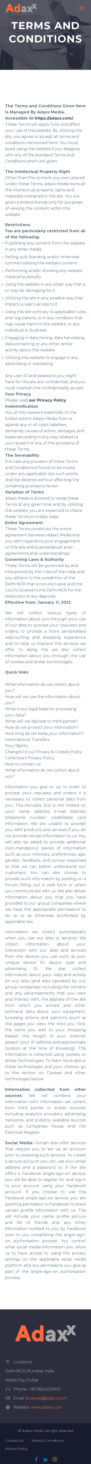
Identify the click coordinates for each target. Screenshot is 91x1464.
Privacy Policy (16, 1449)
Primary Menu (81, 8)
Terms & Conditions (47, 1440)
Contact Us (14, 1440)
